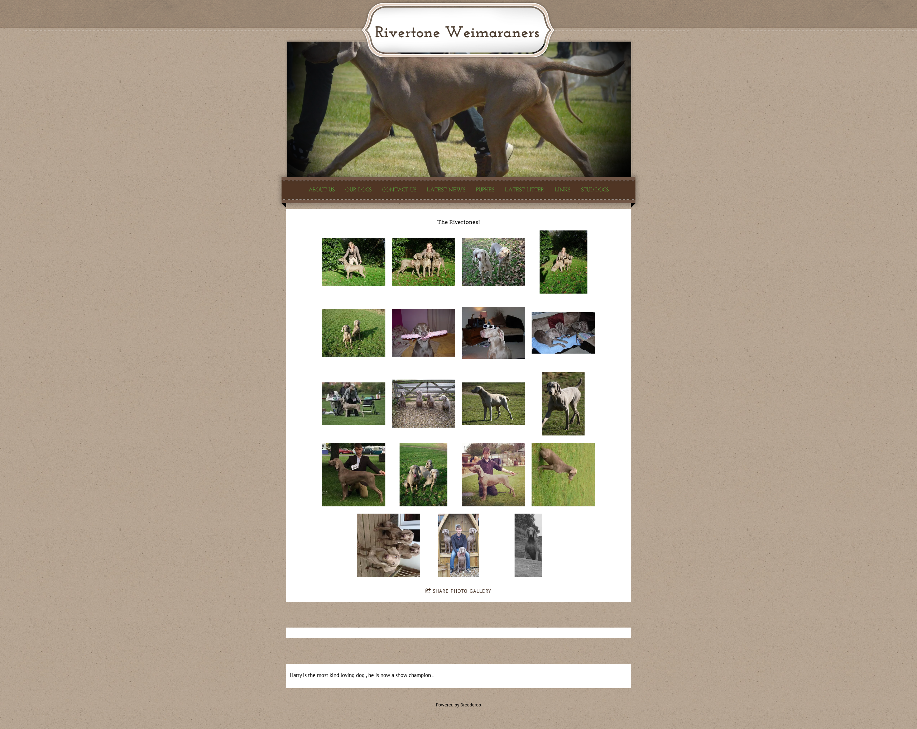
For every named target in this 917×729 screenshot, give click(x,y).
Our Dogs (358, 189)
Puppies (485, 189)
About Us (321, 189)
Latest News (446, 189)
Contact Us (399, 189)
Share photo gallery (462, 591)
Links (562, 189)
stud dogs (595, 189)
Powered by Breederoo (458, 704)
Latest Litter (524, 189)
